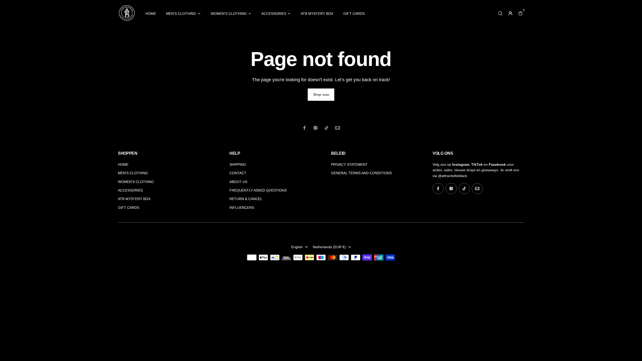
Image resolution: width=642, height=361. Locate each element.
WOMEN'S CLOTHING (229, 14)
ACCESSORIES (273, 14)
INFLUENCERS (241, 208)
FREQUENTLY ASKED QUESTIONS (258, 190)
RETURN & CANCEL (245, 199)
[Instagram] (315, 127)
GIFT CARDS (354, 14)
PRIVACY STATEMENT (349, 164)
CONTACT (237, 173)
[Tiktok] (326, 127)
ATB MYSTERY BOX (317, 14)
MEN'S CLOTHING (181, 14)
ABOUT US (238, 182)
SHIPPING (237, 164)
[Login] (510, 13)
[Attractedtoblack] (126, 20)
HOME (150, 14)
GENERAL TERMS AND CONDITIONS (361, 173)
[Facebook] (304, 127)
